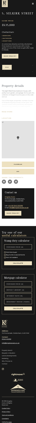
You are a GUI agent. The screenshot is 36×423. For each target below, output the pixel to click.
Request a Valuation (8, 353)
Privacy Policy (6, 411)
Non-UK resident (12, 257)
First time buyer (11, 252)
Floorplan (18, 164)
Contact (4, 364)
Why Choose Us (7, 361)
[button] (33, 3)
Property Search (7, 350)
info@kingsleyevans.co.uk (19, 208)
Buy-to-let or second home (15, 255)
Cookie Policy (6, 408)
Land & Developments (9, 356)
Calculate (18, 263)
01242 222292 (6, 339)
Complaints (5, 418)
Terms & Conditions (8, 415)
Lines (10, 422)
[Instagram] (3, 369)
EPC (18, 171)
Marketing (5, 358)
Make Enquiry (10, 56)
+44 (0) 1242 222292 (15, 206)
